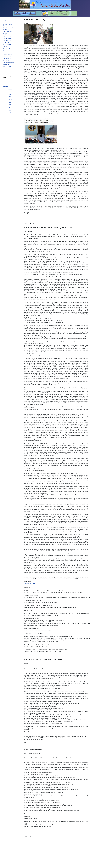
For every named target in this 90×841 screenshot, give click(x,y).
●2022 (10, 94)
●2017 (10, 107)
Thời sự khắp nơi (7, 44)
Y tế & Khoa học (7, 66)
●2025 (10, 89)
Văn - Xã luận (6, 53)
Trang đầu (5, 20)
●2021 (10, 96)
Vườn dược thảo (7, 68)
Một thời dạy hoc (7, 40)
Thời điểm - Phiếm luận (9, 48)
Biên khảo (5, 46)
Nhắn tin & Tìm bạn (8, 42)
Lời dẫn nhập (6, 22)
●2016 (10, 110)
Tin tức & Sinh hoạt (8, 38)
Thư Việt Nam (6, 60)
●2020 (10, 99)
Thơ (4, 51)
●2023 (10, 91)
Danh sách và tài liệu (8, 36)
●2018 (10, 104)
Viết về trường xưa (8, 34)
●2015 (10, 112)
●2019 (10, 102)
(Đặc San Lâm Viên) (30, 583)
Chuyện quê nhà (7, 58)
